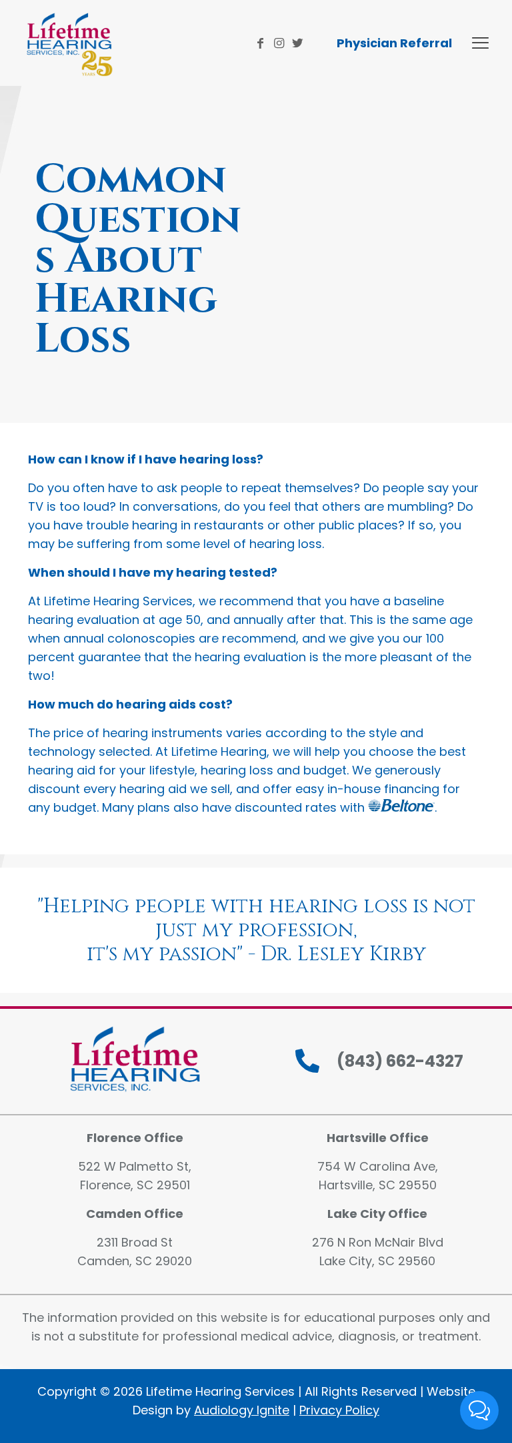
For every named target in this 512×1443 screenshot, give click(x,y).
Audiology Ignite (241, 1410)
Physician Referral (394, 43)
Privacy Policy (339, 1410)
